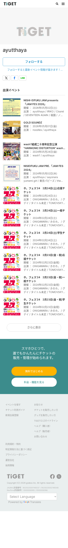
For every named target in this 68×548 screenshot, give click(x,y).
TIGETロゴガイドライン (46, 420)
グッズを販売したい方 (45, 415)
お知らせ (38, 404)
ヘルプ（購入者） (42, 426)
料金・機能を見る (34, 382)
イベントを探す (13, 404)
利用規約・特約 (13, 444)
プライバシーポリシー (16, 454)
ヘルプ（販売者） (42, 431)
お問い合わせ (40, 436)
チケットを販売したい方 (46, 410)
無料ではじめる (34, 371)
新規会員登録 (11, 415)
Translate (35, 501)
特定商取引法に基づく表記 (18, 449)
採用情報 (9, 465)
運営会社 (9, 460)
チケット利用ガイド (15, 410)
